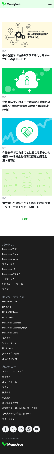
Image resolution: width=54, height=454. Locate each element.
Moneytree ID (8, 269)
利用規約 (6, 397)
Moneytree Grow (10, 254)
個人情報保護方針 (10, 403)
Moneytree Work (10, 259)
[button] (50, 4)
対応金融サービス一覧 (12, 284)
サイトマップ (8, 418)
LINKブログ (7, 348)
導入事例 (6, 337)
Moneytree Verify (10, 332)
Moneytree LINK (10, 301)
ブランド (6, 387)
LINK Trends (8, 317)
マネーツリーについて (12, 371)
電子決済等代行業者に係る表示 (16, 413)
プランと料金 (8, 264)
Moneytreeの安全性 (11, 274)
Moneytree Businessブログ (14, 327)
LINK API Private (10, 312)
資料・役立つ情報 (10, 353)
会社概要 (6, 376)
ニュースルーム (9, 382)
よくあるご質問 (9, 358)
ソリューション (9, 343)
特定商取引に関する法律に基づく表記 (20, 408)
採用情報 (6, 392)
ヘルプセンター (9, 279)
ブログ (5, 289)
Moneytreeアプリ (10, 249)
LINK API (6, 307)
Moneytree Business (11, 322)
